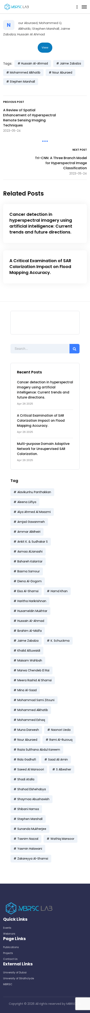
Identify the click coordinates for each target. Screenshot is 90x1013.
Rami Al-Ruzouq (60, 740)
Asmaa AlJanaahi (29, 551)
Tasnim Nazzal (27, 839)
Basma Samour (28, 571)
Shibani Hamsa (28, 809)
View (45, 48)
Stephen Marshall (29, 819)
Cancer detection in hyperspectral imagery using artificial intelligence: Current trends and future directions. (40, 223)
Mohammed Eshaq (31, 720)
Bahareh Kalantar (29, 561)
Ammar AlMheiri (28, 532)
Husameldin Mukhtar (32, 611)
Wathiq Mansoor (62, 839)
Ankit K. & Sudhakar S (32, 541)
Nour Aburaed (27, 740)
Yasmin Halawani (29, 849)
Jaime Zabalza (28, 641)
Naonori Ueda (61, 730)
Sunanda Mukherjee (31, 829)
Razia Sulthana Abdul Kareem (38, 749)
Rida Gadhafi (26, 759)
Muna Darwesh (28, 730)
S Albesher (63, 769)
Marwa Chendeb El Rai (33, 670)
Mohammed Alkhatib (32, 710)
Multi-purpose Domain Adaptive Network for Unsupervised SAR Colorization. (43, 448)
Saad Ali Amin (58, 759)
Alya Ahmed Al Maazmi (34, 512)
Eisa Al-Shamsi (28, 591)
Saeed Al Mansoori (30, 769)
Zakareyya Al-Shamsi (32, 858)
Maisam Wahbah (29, 660)
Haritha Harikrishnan (31, 601)
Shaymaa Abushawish (33, 799)
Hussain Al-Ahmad (30, 621)
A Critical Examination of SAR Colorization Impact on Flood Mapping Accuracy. (41, 420)
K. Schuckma (60, 641)
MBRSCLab (73, 1004)
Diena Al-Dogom (29, 581)
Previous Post (13, 102)
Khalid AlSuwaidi (28, 650)
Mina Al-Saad (27, 690)
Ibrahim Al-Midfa (29, 631)
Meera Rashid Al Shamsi (34, 680)
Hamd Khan (59, 591)
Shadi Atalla (25, 779)
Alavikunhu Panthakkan (34, 492)
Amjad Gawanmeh (31, 522)
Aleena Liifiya (26, 502)
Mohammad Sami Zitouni (35, 700)
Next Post (79, 150)
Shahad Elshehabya (31, 789)
